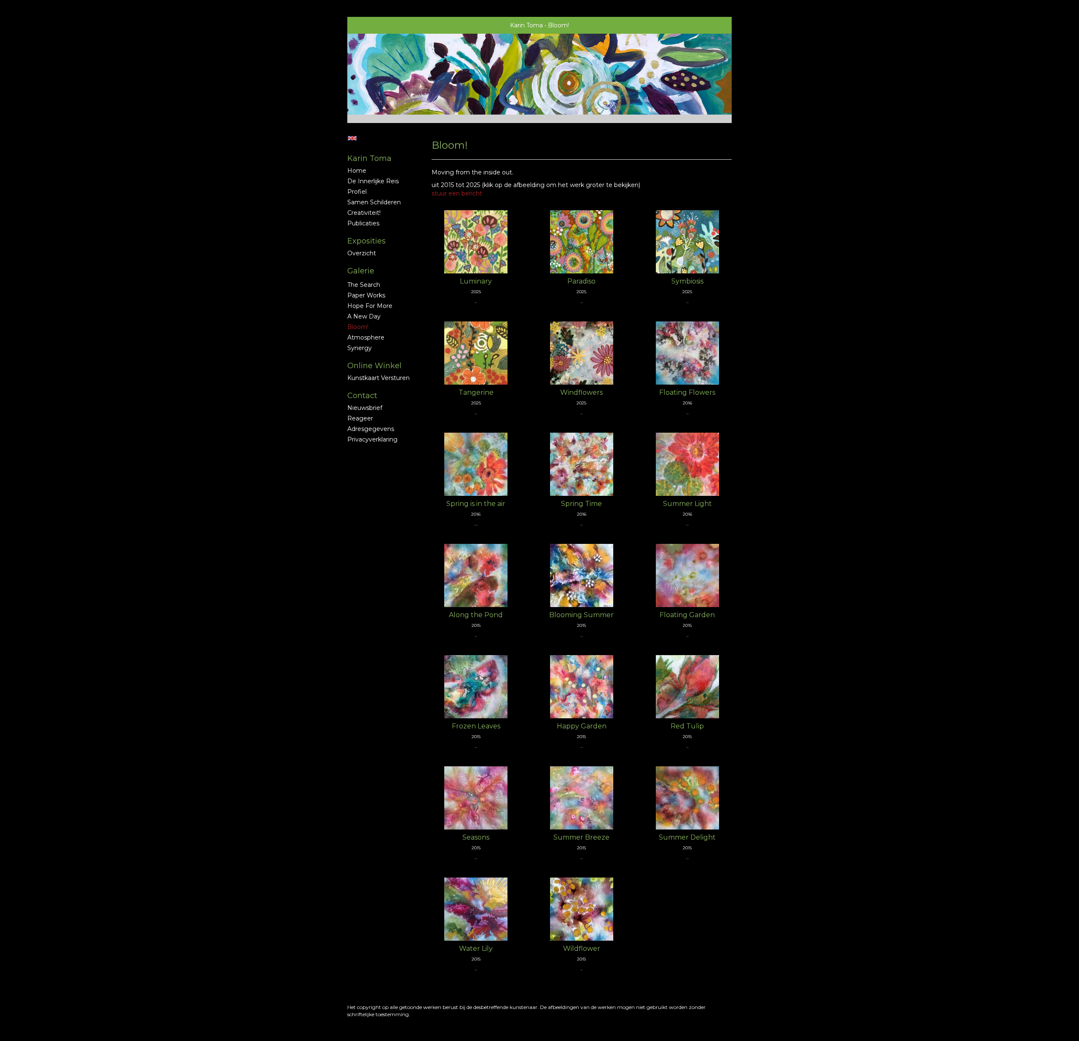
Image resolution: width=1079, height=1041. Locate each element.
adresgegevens (370, 429)
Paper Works (366, 295)
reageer (360, 418)
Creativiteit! (364, 213)
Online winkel (374, 365)
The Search (363, 285)
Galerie (360, 271)
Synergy (359, 348)
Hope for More (369, 306)
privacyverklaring (372, 439)
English (352, 138)
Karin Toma (526, 25)
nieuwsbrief (364, 408)
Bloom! (357, 327)
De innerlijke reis (373, 181)
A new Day (364, 316)
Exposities (366, 241)
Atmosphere (365, 337)
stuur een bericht (457, 193)
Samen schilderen (374, 202)
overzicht (361, 253)
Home (356, 170)
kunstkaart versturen (378, 378)
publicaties (363, 223)
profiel (357, 191)
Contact (362, 395)
